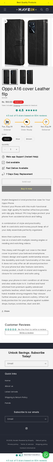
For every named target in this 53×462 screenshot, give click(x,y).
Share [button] (7, 311)
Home (7, 380)
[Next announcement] (48, 2)
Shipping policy (42, 444)
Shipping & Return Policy (16, 397)
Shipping (16, 105)
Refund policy (41, 440)
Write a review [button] (26, 332)
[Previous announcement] (4, 2)
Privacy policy (13, 444)
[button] (5, 9)
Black (8, 139)
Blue (19, 139)
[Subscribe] (45, 364)
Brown (30, 139)
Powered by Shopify (26, 440)
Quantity (5, 144)
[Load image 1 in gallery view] (10, 77)
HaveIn (15, 440)
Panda (8, 403)
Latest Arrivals (11, 392)
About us (9, 386)
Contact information (27, 448)
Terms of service (27, 444)
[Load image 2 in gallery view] (26, 77)
